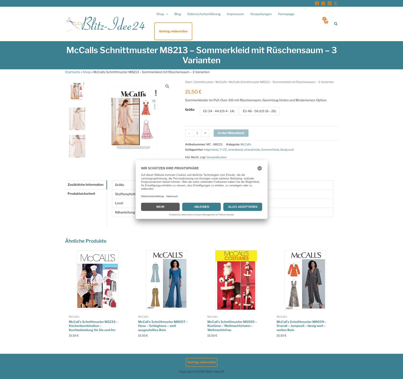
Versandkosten (217, 157)
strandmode (252, 149)
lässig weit (287, 149)
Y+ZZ (223, 149)
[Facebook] (317, 3)
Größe (190, 110)
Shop (87, 72)
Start (188, 82)
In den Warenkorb (231, 133)
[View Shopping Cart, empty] (326, 24)
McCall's (221, 82)
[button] (166, 14)
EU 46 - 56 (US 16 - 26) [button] (259, 111)
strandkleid (235, 149)
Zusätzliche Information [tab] (85, 185)
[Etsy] (336, 3)
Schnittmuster (203, 82)
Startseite (72, 72)
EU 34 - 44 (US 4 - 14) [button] (218, 111)
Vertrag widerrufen (201, 362)
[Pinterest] (329, 3)
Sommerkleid (270, 149)
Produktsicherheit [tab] (81, 194)
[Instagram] (323, 3)
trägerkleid (211, 149)
